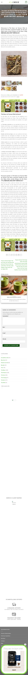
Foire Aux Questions (5, 635)
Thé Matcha (3, 372)
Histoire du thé (4, 362)
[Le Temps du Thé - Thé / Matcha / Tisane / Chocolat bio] (14, 2)
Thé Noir (3, 375)
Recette (2, 365)
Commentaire (6, 316)
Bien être (3, 360)
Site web (4, 339)
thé (8, 95)
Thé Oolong (3, 377)
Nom (4, 327)
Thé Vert (3, 380)
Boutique (3, 638)
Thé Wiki (3, 382)
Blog (2, 643)
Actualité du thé (4, 357)
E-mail (4, 333)
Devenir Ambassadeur (6, 633)
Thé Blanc (3, 370)
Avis (2, 645)
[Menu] (2, 2)
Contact (3, 640)
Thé (2, 367)
